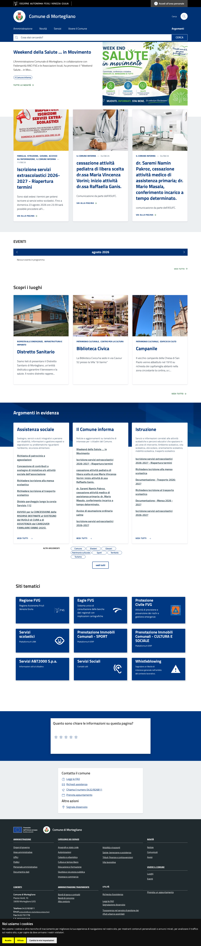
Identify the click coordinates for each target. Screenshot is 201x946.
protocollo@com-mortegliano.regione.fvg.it (34, 912)
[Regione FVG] (59, 610)
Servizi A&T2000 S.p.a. (38, 661)
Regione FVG (29, 600)
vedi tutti (100, 565)
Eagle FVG (85, 600)
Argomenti (178, 29)
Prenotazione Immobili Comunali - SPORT (96, 634)
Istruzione (146, 429)
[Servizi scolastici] (59, 640)
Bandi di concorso (66, 898)
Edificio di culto (168, 341)
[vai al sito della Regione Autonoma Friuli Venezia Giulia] (42, 3)
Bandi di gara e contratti (69, 894)
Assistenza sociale (35, 429)
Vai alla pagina (26, 215)
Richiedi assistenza (76, 784)
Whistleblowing (148, 661)
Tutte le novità (22, 85)
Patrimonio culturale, (88, 341)
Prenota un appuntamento (160, 892)
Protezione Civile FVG (144, 602)
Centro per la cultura (111, 341)
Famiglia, (22, 155)
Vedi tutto (179, 269)
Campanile (146, 348)
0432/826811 (84, 790)
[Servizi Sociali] (117, 669)
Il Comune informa (46, 159)
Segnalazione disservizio (114, 904)
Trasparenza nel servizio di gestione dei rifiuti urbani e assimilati (121, 912)
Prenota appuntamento (79, 795)
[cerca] (184, 16)
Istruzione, (33, 155)
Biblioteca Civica (93, 348)
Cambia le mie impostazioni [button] (41, 940)
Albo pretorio (64, 901)
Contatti (17, 886)
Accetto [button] (8, 940)
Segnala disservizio (77, 807)
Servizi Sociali (88, 661)
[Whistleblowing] (175, 669)
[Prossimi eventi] (184, 252)
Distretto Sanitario (36, 351)
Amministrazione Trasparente (73, 886)
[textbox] (99, 737)
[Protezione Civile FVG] (175, 610)
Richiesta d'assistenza (113, 894)
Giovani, (43, 155)
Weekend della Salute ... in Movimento (52, 51)
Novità (150, 839)
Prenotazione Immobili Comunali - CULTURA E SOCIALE (154, 636)
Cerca (179, 37)
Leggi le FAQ (73, 779)
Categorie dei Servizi (68, 839)
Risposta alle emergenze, (30, 341)
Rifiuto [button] (20, 940)
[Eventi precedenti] (16, 252)
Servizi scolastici (27, 634)
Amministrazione (22, 839)
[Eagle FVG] (117, 610)
